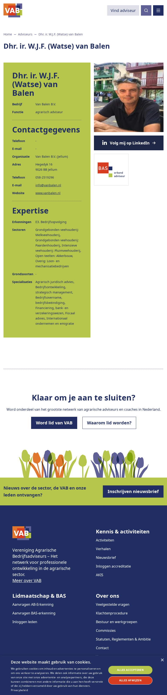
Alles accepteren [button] (130, 670)
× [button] (162, 660)
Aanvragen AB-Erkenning (32, 604)
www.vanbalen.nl (47, 193)
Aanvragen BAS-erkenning (33, 613)
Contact (102, 647)
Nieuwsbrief (106, 557)
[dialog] (83, 675)
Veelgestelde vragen (112, 604)
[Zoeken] (146, 10)
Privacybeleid (19, 690)
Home (7, 34)
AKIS (99, 575)
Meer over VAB (26, 580)
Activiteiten (105, 540)
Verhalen (103, 548)
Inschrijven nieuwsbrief (133, 491)
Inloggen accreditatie (113, 566)
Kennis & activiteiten (123, 531)
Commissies (106, 630)
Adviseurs (25, 34)
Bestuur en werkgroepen (116, 621)
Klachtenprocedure (112, 613)
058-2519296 (44, 177)
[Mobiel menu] (158, 10)
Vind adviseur (123, 10)
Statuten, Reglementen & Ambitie (123, 639)
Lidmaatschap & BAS (39, 595)
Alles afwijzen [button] (130, 680)
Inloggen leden (24, 621)
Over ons (107, 595)
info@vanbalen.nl (48, 185)
